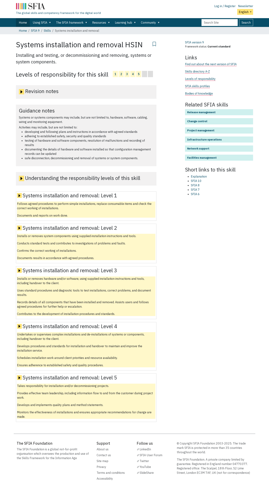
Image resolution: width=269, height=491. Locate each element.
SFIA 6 (195, 194)
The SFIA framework (69, 22)
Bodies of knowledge (199, 93)
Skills (47, 30)
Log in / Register (225, 6)
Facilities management (202, 157)
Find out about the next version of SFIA (211, 64)
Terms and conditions (111, 473)
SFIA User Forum (151, 455)
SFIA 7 (195, 189)
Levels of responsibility (200, 79)
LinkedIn (145, 449)
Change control (197, 121)
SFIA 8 (195, 185)
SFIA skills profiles (197, 86)
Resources (99, 22)
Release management (201, 112)
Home (23, 22)
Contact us (104, 455)
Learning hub (123, 22)
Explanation (199, 176)
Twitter (144, 461)
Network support (198, 148)
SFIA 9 (35, 30)
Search (246, 22)
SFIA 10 (196, 181)
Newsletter (245, 6)
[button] (50, 22)
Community (148, 22)
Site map (102, 461)
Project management (200, 130)
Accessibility (105, 478)
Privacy (101, 467)
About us (103, 449)
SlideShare (147, 473)
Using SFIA (40, 22)
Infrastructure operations (204, 139)
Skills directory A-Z (197, 71)
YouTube (145, 467)
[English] (58, 7)
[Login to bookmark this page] (154, 43)
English (244, 12)
